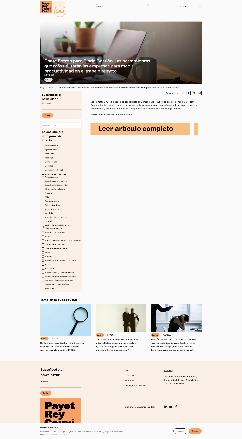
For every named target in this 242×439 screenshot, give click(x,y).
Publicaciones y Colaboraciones (59, 272)
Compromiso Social (54, 170)
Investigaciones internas (56, 217)
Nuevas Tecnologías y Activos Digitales (63, 240)
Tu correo (46, 104)
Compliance (50, 165)
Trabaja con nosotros (136, 385)
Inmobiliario (50, 213)
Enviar (47, 115)
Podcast (49, 256)
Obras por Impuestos (55, 244)
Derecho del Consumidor (56, 185)
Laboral (48, 80)
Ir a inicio (183, 7)
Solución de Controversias (57, 284)
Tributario (49, 288)
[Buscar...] (146, 7)
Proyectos (49, 268)
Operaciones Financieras (56, 248)
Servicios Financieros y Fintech (59, 280)
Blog (42, 87)
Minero (48, 236)
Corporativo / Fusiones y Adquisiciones (56, 175)
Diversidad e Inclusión (55, 189)
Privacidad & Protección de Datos (60, 260)
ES (194, 7)
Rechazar (180, 431)
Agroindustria (51, 149)
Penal (47, 252)
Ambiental (49, 153)
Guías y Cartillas (52, 205)
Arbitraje (49, 157)
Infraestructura (52, 209)
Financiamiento (52, 201)
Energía (48, 193)
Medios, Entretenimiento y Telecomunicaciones (57, 227)
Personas (129, 380)
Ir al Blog (168, 370)
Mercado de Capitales (55, 232)
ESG (47, 197)
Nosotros (130, 375)
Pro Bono (49, 264)
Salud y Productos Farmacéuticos (60, 276)
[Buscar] (78, 125)
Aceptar (195, 431)
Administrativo (51, 145)
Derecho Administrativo (56, 181)
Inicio (127, 370)
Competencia (51, 161)
